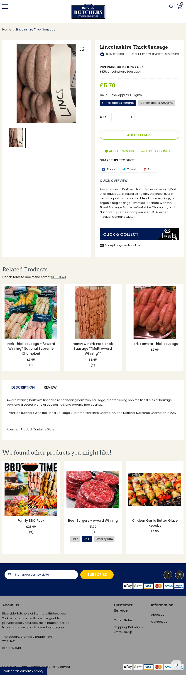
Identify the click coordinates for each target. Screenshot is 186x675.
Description (23, 387)
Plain (75, 539)
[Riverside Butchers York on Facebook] (168, 575)
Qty (103, 117)
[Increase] (131, 117)
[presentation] (11, 327)
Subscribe (97, 574)
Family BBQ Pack (30, 520)
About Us (157, 614)
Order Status (123, 620)
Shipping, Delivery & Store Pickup (128, 629)
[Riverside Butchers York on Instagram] (179, 575)
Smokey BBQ (104, 539)
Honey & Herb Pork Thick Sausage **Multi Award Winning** (93, 348)
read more (56, 627)
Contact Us (159, 621)
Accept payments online (122, 245)
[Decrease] (114, 117)
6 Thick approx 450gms (118, 103)
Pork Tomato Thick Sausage (155, 343)
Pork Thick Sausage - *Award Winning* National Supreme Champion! (31, 348)
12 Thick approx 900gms (156, 103)
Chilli (86, 539)
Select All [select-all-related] (58, 277)
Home (6, 29)
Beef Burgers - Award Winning (93, 520)
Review (50, 387)
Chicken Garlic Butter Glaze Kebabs (155, 523)
